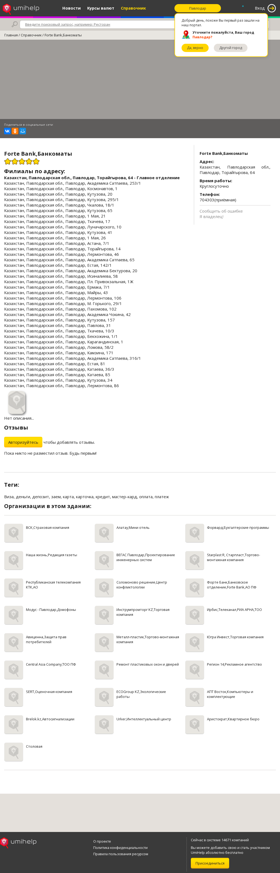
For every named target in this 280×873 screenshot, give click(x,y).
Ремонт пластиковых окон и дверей (147, 664)
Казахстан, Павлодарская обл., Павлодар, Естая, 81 (54, 363)
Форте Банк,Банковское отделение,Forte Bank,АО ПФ (231, 585)
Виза (9, 496)
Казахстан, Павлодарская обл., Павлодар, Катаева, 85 (57, 374)
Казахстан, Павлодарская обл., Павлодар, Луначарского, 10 (62, 227)
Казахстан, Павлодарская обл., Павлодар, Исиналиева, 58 (61, 276)
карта (68, 496)
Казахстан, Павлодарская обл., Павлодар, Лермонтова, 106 (62, 298)
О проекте (102, 841)
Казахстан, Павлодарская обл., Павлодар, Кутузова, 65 (58, 210)
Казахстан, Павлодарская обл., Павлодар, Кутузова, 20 (58, 194)
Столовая (34, 746)
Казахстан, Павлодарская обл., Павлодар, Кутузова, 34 (58, 380)
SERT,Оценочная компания (49, 691)
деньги (23, 496)
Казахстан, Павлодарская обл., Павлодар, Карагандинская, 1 (63, 341)
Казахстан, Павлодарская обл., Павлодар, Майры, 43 (56, 292)
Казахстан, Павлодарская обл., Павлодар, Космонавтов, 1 (61, 188)
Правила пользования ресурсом (120, 853)
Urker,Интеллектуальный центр (143, 719)
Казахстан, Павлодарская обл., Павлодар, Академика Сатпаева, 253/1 (72, 183)
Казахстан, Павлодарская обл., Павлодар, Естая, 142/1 (58, 265)
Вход (260, 8)
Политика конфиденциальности (120, 847)
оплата (146, 496)
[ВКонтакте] (7, 131)
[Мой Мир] (22, 131)
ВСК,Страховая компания (47, 527)
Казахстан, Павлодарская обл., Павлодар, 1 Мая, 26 (55, 237)
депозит (40, 496)
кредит (103, 496)
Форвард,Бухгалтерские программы (238, 527)
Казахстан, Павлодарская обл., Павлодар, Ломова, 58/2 (58, 347)
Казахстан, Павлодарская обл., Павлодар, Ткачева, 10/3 (59, 330)
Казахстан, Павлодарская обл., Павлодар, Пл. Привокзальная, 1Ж (68, 281)
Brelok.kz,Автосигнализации (50, 719)
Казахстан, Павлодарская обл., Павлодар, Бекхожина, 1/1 (61, 336)
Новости (71, 8)
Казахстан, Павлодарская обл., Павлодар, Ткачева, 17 (57, 221)
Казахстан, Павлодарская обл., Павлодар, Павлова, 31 (57, 325)
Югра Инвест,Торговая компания (235, 636)
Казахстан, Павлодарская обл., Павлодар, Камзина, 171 (58, 352)
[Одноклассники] (15, 131)
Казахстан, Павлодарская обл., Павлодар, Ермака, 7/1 (57, 287)
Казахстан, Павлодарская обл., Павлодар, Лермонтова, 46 (61, 254)
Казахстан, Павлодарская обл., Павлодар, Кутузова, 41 (58, 232)
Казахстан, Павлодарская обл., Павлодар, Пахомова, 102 (60, 309)
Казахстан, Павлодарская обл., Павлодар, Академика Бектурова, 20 (70, 270)
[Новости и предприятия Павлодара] (21, 8)
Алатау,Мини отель (133, 527)
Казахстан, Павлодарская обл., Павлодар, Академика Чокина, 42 (67, 314)
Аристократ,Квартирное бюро (233, 719)
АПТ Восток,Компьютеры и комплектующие (230, 694)
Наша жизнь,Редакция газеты (51, 554)
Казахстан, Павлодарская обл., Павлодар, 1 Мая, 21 (55, 216)
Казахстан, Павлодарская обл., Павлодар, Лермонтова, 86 (61, 385)
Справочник (133, 8)
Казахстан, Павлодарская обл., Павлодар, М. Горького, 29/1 (63, 303)
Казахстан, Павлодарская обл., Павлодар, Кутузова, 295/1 (61, 199)
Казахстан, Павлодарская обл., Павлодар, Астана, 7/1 (56, 243)
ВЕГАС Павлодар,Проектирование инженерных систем (145, 557)
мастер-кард (124, 496)
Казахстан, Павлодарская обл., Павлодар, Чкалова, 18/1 (59, 205)
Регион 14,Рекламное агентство (234, 664)
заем (56, 496)
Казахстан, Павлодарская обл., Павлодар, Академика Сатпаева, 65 (69, 259)
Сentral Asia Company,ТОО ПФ (51, 664)
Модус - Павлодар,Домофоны (51, 609)
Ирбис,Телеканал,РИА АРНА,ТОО (234, 609)
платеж (162, 496)
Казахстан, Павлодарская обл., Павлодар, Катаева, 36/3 (59, 369)
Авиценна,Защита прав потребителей (46, 639)
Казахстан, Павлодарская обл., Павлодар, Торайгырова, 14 (62, 248)
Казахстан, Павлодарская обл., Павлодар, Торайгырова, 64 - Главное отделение (92, 177)
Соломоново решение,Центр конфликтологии (141, 585)
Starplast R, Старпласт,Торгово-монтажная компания (233, 557)
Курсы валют (100, 8)
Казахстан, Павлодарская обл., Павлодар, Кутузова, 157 (59, 320)
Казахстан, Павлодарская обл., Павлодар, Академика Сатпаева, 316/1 (72, 358)
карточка (85, 496)
